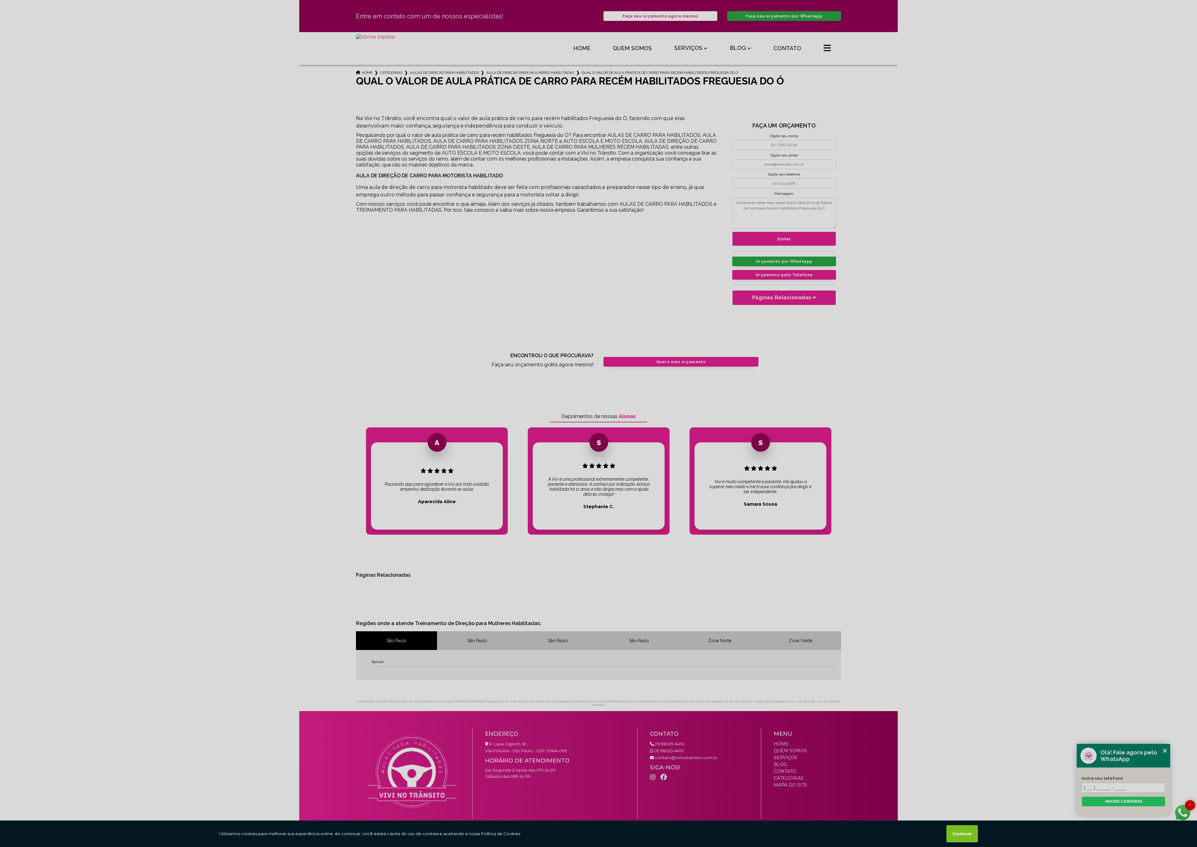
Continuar (962, 833)
